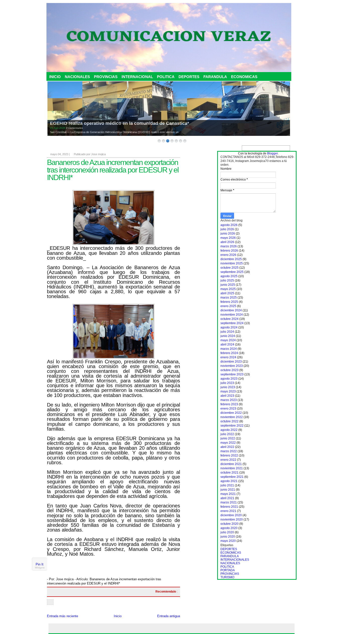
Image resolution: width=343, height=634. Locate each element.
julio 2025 (227, 280)
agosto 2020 (229, 528)
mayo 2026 (228, 238)
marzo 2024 (228, 349)
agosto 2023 (229, 378)
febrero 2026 (229, 250)
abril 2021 (227, 498)
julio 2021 (227, 485)
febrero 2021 (229, 506)
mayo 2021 (228, 494)
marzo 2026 (228, 246)
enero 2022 (228, 460)
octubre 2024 (229, 319)
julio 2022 (227, 434)
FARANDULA (215, 77)
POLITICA (166, 77)
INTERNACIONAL (137, 77)
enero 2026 (228, 255)
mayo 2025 (228, 289)
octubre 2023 (229, 370)
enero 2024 (228, 357)
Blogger (272, 153)
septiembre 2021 (232, 477)
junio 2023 (227, 387)
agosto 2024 (229, 327)
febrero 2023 (229, 404)
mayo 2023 (228, 391)
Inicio (118, 616)
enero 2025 (228, 306)
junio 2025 (227, 284)
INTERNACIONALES (234, 559)
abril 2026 (227, 242)
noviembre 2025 (231, 263)
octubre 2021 (229, 472)
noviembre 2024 (231, 314)
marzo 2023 (228, 400)
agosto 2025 (229, 276)
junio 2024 (227, 336)
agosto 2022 (229, 430)
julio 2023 (227, 383)
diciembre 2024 (231, 310)
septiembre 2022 (232, 425)
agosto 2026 (229, 225)
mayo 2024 (228, 340)
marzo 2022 (228, 451)
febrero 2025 (229, 302)
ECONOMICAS (244, 77)
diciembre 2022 (231, 413)
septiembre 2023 (232, 374)
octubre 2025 (229, 267)
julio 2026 (227, 229)
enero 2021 (228, 511)
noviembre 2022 (231, 417)
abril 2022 (227, 447)
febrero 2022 (229, 455)
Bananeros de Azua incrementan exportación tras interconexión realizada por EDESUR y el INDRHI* (113, 170)
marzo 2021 (228, 502)
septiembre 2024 (232, 323)
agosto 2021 (229, 481)
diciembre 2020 (231, 515)
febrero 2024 (229, 353)
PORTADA (227, 570)
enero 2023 (228, 408)
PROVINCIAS (106, 77)
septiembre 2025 (232, 272)
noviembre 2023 (231, 366)
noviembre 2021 (231, 468)
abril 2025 (227, 293)
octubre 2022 (229, 421)
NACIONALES (77, 77)
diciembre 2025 (231, 259)
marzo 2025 (228, 297)
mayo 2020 (228, 541)
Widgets (40, 567)
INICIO (55, 77)
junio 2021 (227, 489)
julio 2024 (227, 331)
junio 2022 (227, 438)
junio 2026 (227, 233)
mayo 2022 (228, 442)
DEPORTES (189, 77)
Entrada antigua (168, 616)
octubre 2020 (229, 524)
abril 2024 (227, 344)
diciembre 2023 (231, 361)
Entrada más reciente (62, 616)
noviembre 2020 (231, 519)
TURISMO (227, 577)
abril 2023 (227, 395)
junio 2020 (227, 536)
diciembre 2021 (231, 464)
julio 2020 (227, 532)
